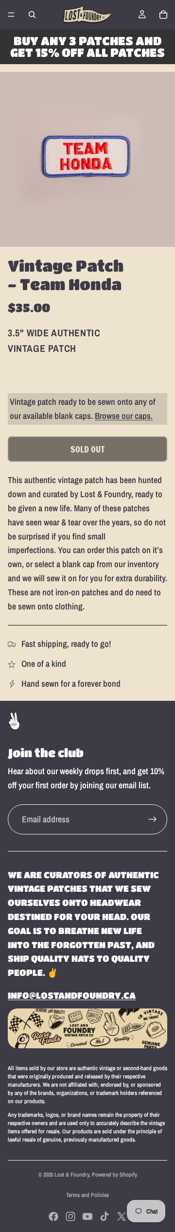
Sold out (87, 449)
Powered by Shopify (114, 1175)
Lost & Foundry (71, 1175)
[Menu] (11, 14)
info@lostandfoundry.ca (72, 995)
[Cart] (163, 14)
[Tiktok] (104, 1216)
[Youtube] (87, 1216)
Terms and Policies (87, 1195)
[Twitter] (121, 1216)
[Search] (32, 14)
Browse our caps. (124, 416)
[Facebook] (53, 1216)
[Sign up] (152, 819)
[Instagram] (70, 1216)
